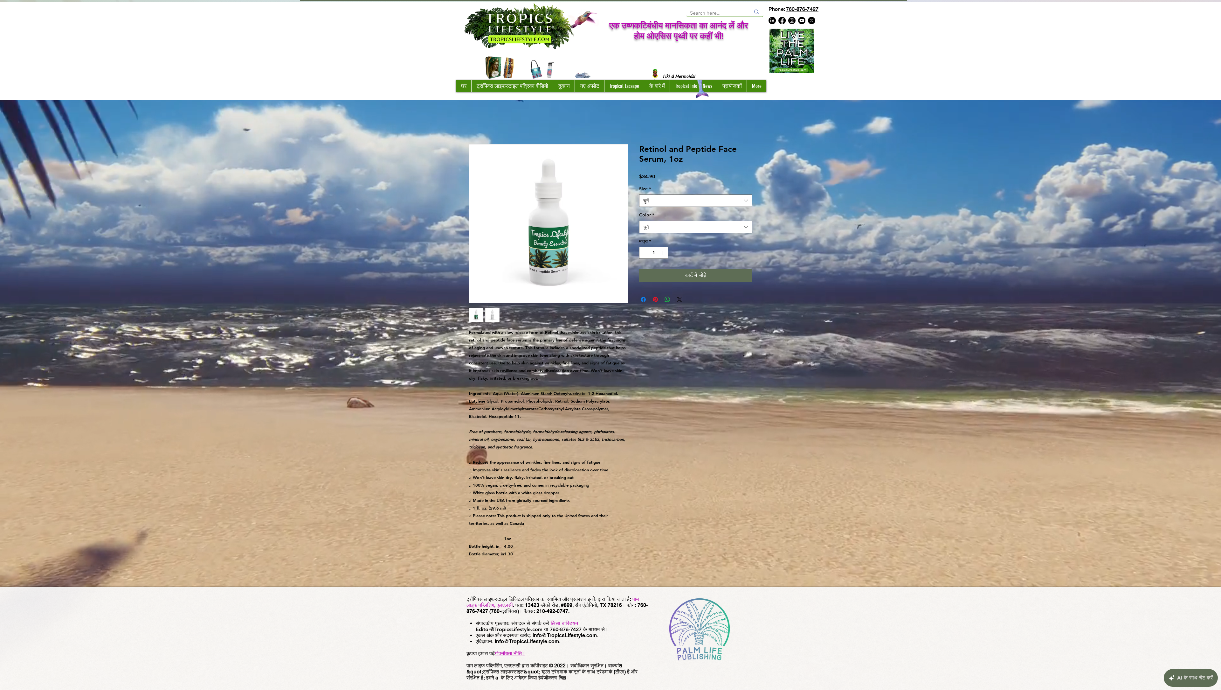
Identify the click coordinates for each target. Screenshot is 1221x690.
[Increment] (663, 254)
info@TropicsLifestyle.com (565, 637)
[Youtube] (801, 20)
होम (472, 122)
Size (645, 190)
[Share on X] (679, 301)
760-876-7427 (802, 9)
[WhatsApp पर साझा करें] (667, 301)
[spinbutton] (653, 254)
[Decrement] (644, 254)
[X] (811, 20)
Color (646, 216)
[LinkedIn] (772, 20)
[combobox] (695, 202)
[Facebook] (782, 20)
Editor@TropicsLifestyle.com (509, 631)
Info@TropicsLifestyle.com (527, 643)
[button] (564, 86)
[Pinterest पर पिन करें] (655, 301)
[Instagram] (792, 20)
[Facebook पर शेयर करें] (643, 301)
